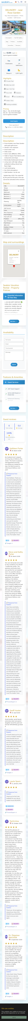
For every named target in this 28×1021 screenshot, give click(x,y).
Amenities (10, 45)
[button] (14, 266)
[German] (16, 2)
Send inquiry (14, 121)
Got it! (14, 1017)
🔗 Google (8, 543)
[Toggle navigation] (25, 2)
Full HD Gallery (18, 38)
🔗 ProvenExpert (10, 702)
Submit (14, 364)
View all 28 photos (20, 32)
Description (9, 38)
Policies (13, 41)
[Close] (18, 251)
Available (19, 41)
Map (7, 41)
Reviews (18, 45)
